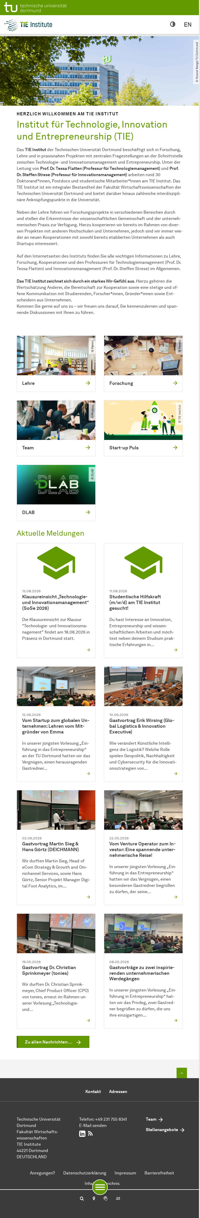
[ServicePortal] (105, 1199)
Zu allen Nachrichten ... (48, 1042)
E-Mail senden (93, 1125)
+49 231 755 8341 (111, 1119)
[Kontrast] (173, 24)
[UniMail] (118, 1199)
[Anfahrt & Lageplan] (93, 1199)
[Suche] (82, 1199)
